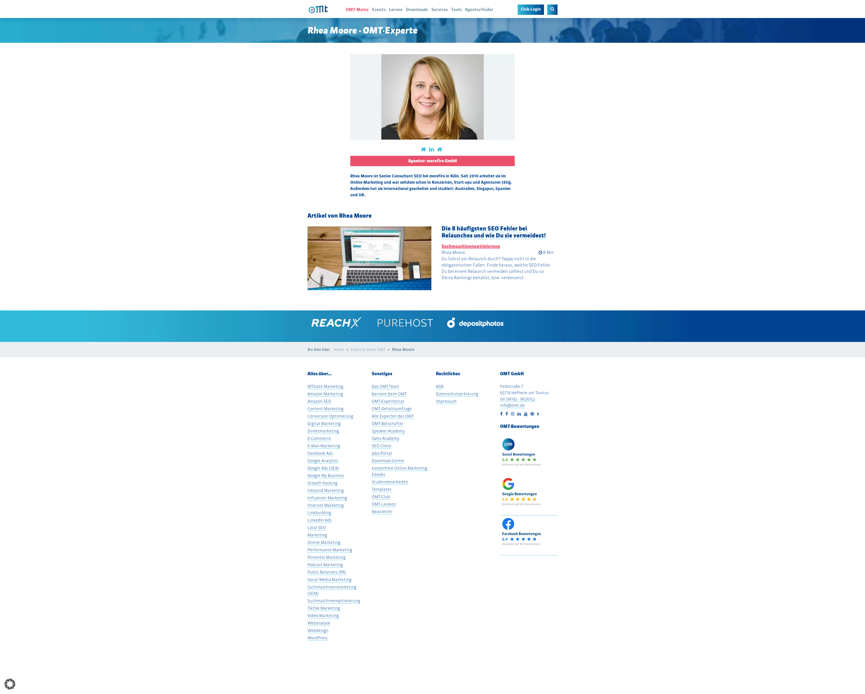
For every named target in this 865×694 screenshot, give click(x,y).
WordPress (317, 637)
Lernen (396, 9)
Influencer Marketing (327, 497)
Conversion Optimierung (330, 416)
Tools (456, 9)
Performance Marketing (329, 549)
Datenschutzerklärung (457, 393)
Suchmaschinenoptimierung (471, 246)
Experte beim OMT (368, 349)
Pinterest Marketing (326, 557)
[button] (29, 303)
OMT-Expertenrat (388, 401)
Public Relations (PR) (326, 572)
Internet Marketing (325, 505)
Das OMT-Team (385, 386)
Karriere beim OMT (389, 393)
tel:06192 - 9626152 (517, 399)
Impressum (446, 401)
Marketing (317, 535)
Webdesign (317, 630)
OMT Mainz (357, 9)
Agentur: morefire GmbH (432, 160)
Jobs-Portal (382, 453)
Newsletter (382, 511)
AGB (440, 386)
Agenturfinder (479, 9)
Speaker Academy (388, 431)
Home (338, 349)
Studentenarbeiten (390, 481)
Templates (381, 489)
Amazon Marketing (325, 393)
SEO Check (382, 445)
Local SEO (316, 527)
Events (379, 9)
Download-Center (388, 460)
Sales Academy (385, 438)
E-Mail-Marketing (323, 445)
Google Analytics (322, 460)
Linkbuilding (319, 512)
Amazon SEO (319, 401)
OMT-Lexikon (384, 504)
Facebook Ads (320, 453)
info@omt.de (512, 405)
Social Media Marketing (329, 579)
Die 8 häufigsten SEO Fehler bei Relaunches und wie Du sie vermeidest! (494, 232)
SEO (418, 176)
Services (439, 9)
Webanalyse (318, 623)
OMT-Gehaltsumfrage (392, 408)
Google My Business (325, 475)
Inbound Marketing (325, 490)
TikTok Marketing (323, 608)
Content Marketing (325, 408)
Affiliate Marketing (325, 386)
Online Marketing (323, 542)
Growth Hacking (322, 483)
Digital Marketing (324, 423)
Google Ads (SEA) (323, 468)
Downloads (417, 9)
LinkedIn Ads (319, 520)
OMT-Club (381, 496)
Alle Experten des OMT (393, 416)
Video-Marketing (323, 615)
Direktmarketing (323, 431)
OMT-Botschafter (387, 423)
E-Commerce (319, 438)
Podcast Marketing (325, 564)
